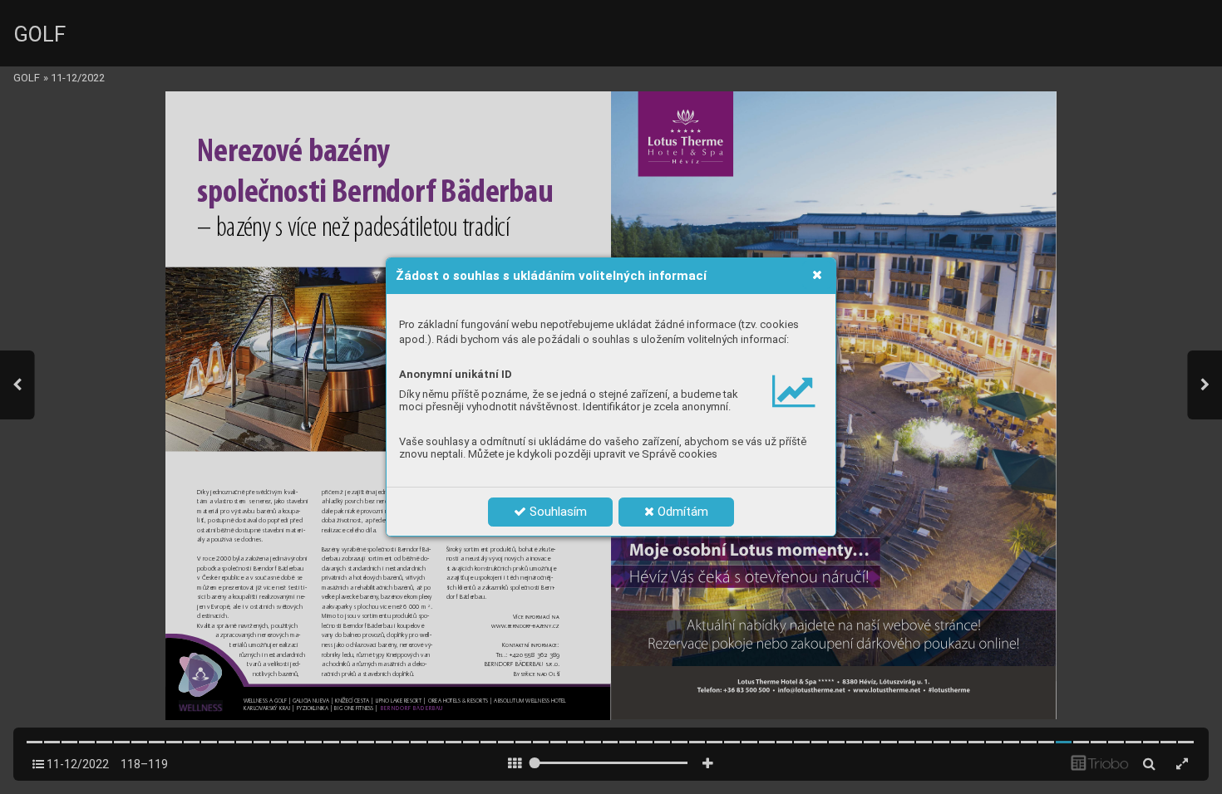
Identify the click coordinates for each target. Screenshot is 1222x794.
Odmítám (681, 511)
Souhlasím (556, 511)
